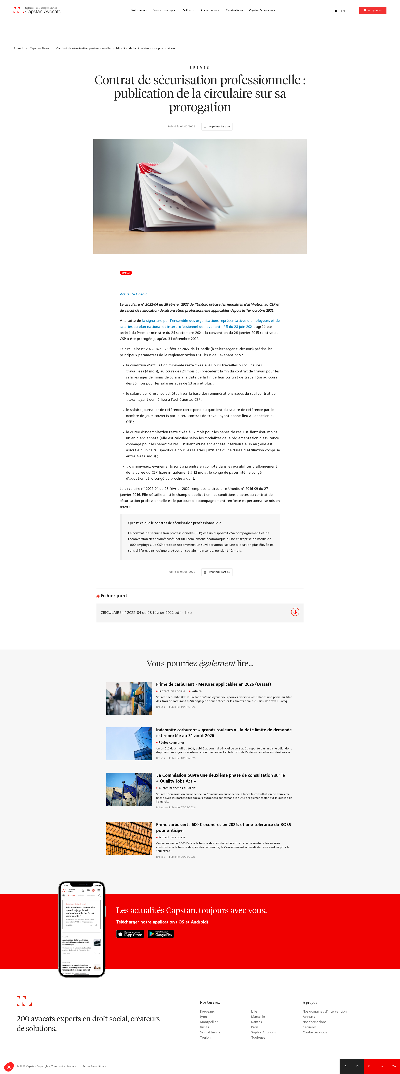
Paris (254, 1027)
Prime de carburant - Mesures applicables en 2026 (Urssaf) (213, 685)
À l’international (210, 10)
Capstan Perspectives (262, 10)
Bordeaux (207, 1011)
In (382, 1066)
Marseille (258, 1017)
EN (343, 11)
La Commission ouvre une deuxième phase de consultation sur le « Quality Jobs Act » (220, 779)
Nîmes (204, 1027)
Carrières (309, 1027)
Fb (369, 1066)
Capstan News (234, 10)
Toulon (205, 1037)
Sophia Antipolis (263, 1032)
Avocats (309, 1017)
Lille (254, 1011)
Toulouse (258, 1037)
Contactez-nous (315, 1032)
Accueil (18, 48)
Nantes (256, 1022)
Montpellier (209, 1022)
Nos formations (314, 1022)
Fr (346, 1066)
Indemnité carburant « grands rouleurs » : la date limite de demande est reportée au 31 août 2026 (224, 733)
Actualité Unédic (133, 294)
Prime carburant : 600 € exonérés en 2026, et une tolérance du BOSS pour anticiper (223, 828)
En (357, 1066)
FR (335, 11)
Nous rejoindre (373, 10)
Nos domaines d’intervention (325, 1011)
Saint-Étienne (210, 1032)
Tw (394, 1066)
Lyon (203, 1017)
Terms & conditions (94, 1066)
